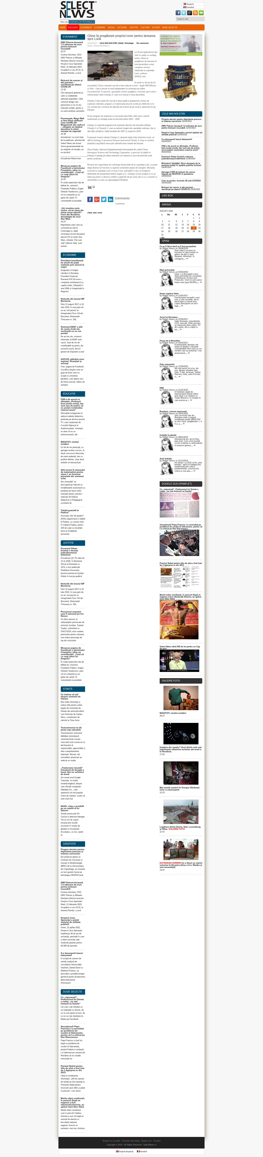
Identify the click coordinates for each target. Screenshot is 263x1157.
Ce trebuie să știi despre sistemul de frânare (71, 696)
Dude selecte (169, 27)
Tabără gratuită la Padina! (70, 511)
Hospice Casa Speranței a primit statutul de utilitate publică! (71, 921)
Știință (156, 27)
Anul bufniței (166, 459)
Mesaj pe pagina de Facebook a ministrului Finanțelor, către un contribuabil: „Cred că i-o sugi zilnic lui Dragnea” (73, 171)
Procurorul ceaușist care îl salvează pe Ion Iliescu (72, 613)
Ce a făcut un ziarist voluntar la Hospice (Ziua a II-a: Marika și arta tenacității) (181, 865)
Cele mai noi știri (173, 113)
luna (95, 213)
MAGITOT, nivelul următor (70, 443)
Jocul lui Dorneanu (169, 317)
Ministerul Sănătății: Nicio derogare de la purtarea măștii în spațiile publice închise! (181, 164)
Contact (157, 1140)
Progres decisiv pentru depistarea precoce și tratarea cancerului (72, 851)
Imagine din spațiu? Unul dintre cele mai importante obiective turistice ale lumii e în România (181, 749)
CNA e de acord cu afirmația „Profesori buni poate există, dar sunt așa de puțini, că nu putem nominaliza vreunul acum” (72, 404)
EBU (162, 388)
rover (100, 213)
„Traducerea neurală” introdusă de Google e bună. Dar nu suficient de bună (72, 771)
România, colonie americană (173, 411)
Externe (122, 27)
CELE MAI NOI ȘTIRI (108, 43)
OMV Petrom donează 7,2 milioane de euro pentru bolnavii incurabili (72, 45)
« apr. (162, 237)
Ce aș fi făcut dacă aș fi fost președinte (178, 246)
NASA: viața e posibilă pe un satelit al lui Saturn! (72, 808)
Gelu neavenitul (167, 364)
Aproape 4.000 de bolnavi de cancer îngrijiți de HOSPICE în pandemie (178, 173)
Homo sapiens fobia (169, 293)
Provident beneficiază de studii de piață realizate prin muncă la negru (72, 263)
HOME (63, 27)
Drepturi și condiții (111, 1140)
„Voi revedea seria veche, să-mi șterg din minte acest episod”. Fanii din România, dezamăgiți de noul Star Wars (72, 213)
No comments (143, 43)
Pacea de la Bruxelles (170, 341)
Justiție (133, 27)
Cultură (145, 27)
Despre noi (146, 1140)
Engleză (190, 4)
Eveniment (86, 27)
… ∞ (185, 258)
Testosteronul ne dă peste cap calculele (71, 728)
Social (111, 27)
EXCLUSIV (73, 27)
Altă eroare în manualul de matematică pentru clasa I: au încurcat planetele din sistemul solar (73, 474)
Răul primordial (167, 270)
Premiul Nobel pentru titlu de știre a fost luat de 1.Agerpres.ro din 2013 (72, 1069)
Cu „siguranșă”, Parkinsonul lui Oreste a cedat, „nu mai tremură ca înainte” (72, 1000)
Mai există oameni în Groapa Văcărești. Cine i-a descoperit (180, 788)
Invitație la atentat (168, 435)
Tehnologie (129, 43)
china (89, 213)
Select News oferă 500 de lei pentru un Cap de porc (180, 647)
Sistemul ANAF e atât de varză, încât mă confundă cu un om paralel (71, 330)
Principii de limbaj (131, 1140)
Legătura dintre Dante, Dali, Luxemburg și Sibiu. (180, 828)
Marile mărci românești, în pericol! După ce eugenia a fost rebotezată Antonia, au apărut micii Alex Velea (73, 1102)
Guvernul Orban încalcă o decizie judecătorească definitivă (69, 551)
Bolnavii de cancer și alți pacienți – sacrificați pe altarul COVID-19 (71, 83)
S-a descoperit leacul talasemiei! (72, 954)
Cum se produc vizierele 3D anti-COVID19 (181, 181)
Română (190, 7)
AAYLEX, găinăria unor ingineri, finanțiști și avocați (72, 361)
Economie (100, 27)
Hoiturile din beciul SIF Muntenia (72, 300)
